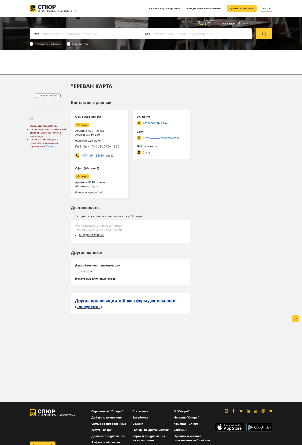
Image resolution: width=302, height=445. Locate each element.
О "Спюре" (181, 411)
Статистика (140, 411)
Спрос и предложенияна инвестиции (149, 438)
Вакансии (180, 430)
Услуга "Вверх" (102, 430)
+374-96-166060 (97, 155)
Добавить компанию (242, 8)
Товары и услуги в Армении (164, 8)
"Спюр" (49, 146)
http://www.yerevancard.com (161, 138)
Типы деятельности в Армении (203, 8)
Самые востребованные (108, 423)
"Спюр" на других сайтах (151, 430)
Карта (84, 125)
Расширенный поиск (235, 23)
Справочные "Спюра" (107, 411)
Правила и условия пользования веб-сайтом (192, 438)
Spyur (146, 152)
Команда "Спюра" (187, 423)
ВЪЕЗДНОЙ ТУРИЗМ (91, 235)
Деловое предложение (108, 436)
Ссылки (138, 423)
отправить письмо (155, 123)
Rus (265, 8)
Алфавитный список (106, 442)
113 (207, 24)
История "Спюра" (186, 417)
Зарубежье (141, 417)
